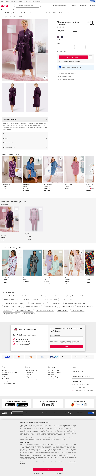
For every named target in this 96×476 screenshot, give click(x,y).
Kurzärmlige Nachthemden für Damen (14, 303)
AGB (26, 413)
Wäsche (23, 13)
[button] (2, 17)
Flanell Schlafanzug (66, 306)
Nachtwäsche (9, 16)
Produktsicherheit (8, 143)
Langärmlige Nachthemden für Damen (75, 296)
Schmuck (36, 13)
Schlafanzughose (55, 303)
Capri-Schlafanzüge (67, 299)
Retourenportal (29, 372)
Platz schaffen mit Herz (8, 383)
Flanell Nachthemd (50, 306)
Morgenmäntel (18, 16)
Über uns (4, 370)
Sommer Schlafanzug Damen (12, 306)
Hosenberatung (52, 375)
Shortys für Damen (54, 296)
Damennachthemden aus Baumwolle (75, 303)
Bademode (16, 13)
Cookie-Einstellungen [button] (67, 413)
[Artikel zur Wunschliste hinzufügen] (90, 57)
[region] (48, 448)
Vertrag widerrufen (17, 413)
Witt (3, 367)
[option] (58, 37)
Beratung (51, 367)
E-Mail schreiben (79, 372)
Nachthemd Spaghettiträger (45, 310)
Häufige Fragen (29, 377)
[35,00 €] (12, 169)
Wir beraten (62, 13)
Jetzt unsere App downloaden (17, 401)
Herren (9, 10)
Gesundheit (44, 13)
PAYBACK (27, 381)
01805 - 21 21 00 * (79, 387)
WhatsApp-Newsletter (8, 377)
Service (27, 367)
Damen (3, 10)
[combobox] (30, 5)
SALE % (70, 13)
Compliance (57, 413)
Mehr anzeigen (75, 342)
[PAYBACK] (92, 1)
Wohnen (15, 10)
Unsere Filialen (6, 379)
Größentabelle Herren (54, 372)
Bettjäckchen (7, 310)
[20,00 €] (12, 263)
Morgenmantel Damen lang (32, 306)
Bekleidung (8, 13)
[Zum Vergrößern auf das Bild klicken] (45, 78)
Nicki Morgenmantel (77, 310)
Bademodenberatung (54, 381)
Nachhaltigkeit (6, 381)
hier (72, 433)
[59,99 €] (32, 169)
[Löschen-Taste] (39, 5)
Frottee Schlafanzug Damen (38, 303)
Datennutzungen (69, 425)
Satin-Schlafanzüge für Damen (31, 299)
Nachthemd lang (62, 310)
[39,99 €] (34, 218)
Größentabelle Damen (54, 370)
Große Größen (53, 13)
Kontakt (74, 367)
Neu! (2, 13)
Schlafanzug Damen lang (11, 299)
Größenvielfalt (52, 379)
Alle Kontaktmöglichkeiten (82, 376)
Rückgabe (5, 138)
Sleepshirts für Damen (50, 299)
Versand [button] (75, 31)
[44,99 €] (53, 169)
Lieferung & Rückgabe (31, 370)
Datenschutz (32, 413)
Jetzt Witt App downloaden (9, 372)
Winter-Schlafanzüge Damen (24, 310)
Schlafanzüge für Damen (10, 296)
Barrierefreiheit (41, 413)
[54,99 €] (74, 169)
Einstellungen (59, 473)
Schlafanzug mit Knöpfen (84, 306)
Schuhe (30, 13)
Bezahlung (28, 375)
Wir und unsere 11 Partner (27, 425)
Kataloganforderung (31, 379)
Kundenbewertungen (9, 147)
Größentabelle (62, 51)
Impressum (49, 413)
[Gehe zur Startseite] (4, 6)
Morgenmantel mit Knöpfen (11, 314)
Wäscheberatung (53, 377)
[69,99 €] (32, 263)
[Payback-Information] (91, 413)
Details (5, 134)
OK (48, 469)
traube (58, 39)
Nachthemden (26, 296)
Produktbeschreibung (9, 119)
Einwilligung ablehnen (38, 473)
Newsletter (5, 375)
